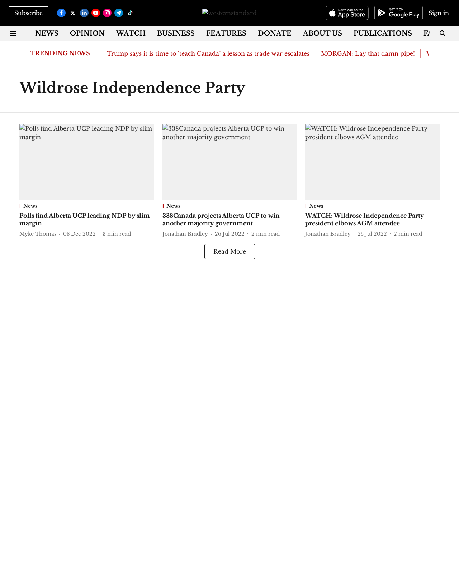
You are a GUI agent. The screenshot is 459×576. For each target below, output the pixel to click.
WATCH (131, 33)
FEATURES (226, 33)
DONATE (275, 33)
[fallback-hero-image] (86, 162)
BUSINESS (176, 33)
